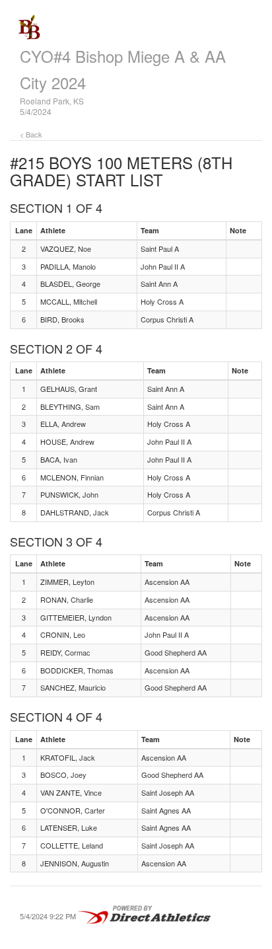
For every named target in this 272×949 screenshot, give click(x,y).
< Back (31, 134)
